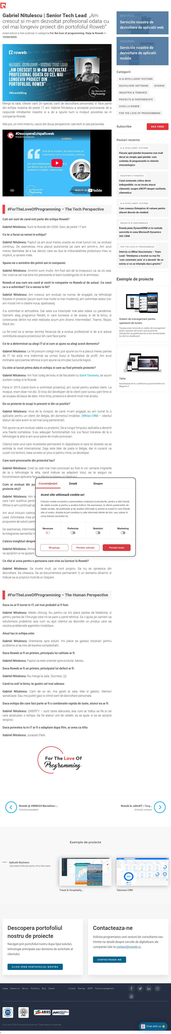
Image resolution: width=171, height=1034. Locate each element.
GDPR (90, 988)
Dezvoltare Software (134, 85)
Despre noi (15, 988)
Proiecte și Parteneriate (136, 99)
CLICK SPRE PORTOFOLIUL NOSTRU (35, 967)
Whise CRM (90, 415)
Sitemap (81, 988)
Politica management (104, 988)
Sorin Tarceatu (89, 375)
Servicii (25, 988)
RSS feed (157, 126)
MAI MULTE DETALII (19, 860)
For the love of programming (67, 33)
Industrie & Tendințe (133, 92)
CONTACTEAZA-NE (109, 959)
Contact (71, 988)
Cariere (51, 988)
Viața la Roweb (94, 33)
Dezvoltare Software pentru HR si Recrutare (30, 866)
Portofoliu (35, 988)
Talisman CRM (125, 890)
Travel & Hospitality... (71, 890)
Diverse (159, 85)
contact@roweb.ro (128, 947)
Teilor (122, 378)
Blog (44, 988)
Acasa (5, 988)
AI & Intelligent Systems (136, 79)
